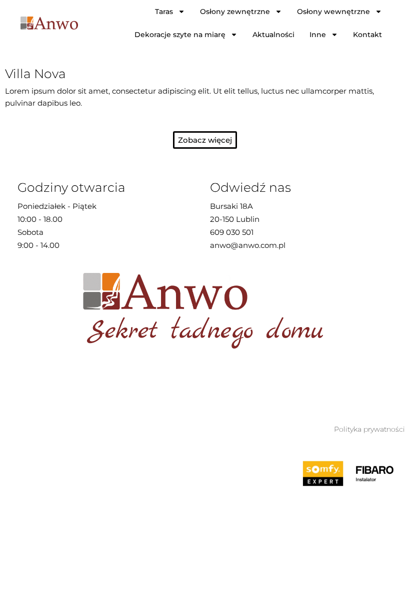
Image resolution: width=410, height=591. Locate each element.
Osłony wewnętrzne (333, 11)
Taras (164, 11)
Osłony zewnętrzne (235, 11)
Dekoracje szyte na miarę (180, 34)
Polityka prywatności (369, 429)
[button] (205, 140)
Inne (318, 34)
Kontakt (367, 34)
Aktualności (273, 34)
